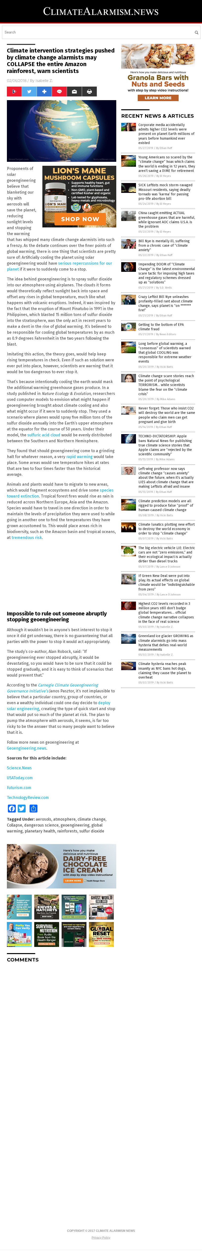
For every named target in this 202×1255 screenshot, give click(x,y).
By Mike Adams (166, 399)
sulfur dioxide (91, 831)
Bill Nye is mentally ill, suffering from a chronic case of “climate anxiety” (164, 245)
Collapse (14, 825)
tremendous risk (27, 537)
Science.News (19, 768)
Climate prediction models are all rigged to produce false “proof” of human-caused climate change (165, 505)
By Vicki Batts (165, 367)
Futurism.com (19, 787)
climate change (91, 819)
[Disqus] (61, 1028)
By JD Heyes (163, 176)
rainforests (67, 831)
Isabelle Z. (44, 80)
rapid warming (79, 456)
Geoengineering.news (26, 748)
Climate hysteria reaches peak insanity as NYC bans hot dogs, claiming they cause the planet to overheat (164, 671)
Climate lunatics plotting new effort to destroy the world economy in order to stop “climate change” (166, 528)
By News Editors (166, 334)
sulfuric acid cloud (43, 435)
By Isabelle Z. (165, 626)
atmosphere (64, 819)
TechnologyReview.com (28, 797)
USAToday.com (20, 777)
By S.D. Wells (164, 287)
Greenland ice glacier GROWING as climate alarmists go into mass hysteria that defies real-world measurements (165, 643)
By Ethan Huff (164, 148)
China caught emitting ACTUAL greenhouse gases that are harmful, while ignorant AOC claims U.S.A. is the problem (166, 220)
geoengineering (75, 825)
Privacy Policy (101, 1237)
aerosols (43, 819)
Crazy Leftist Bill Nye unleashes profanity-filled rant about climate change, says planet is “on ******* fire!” (165, 304)
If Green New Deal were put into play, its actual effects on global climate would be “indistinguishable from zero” (166, 582)
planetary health (40, 831)
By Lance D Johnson (168, 566)
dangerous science (41, 825)
